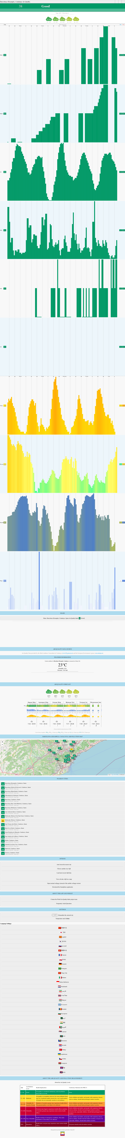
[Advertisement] (51, 634)
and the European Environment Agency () (88, 653)
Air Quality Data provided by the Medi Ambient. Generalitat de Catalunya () (47, 653)
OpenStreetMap (115, 774)
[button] (71, 750)
